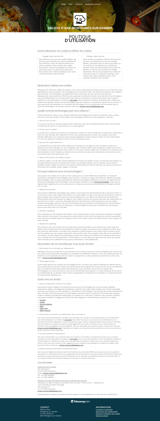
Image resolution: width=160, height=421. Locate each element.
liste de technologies (101, 182)
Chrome (42, 300)
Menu (63, 4)
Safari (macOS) (45, 310)
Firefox (42, 302)
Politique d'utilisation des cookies (108, 414)
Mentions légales (93, 4)
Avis (70, 4)
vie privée (73, 100)
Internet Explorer (46, 304)
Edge (41, 306)
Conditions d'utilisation (104, 409)
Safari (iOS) (44, 308)
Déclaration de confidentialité (106, 412)
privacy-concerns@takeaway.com (92, 106)
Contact (79, 4)
